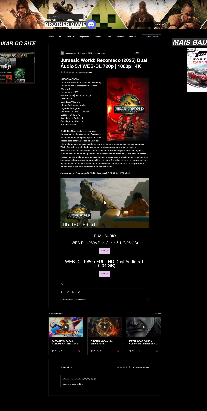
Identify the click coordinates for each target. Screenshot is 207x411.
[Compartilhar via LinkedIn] (73, 292)
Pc (59, 36)
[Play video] (104, 203)
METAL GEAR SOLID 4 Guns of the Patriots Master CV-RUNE (143, 342)
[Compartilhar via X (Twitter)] (67, 292)
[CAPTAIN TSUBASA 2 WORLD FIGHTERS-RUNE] (66, 327)
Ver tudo (158, 313)
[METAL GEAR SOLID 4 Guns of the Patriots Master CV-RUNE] (143, 327)
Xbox (108, 36)
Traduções (119, 36)
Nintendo (97, 36)
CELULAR (70, 36)
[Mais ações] (147, 53)
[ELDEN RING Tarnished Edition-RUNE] (105, 327)
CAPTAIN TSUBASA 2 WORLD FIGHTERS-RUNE (65, 342)
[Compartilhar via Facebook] (61, 292)
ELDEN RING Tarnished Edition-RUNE (102, 342)
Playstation (84, 36)
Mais (131, 36)
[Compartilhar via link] (79, 292)
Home (51, 36)
